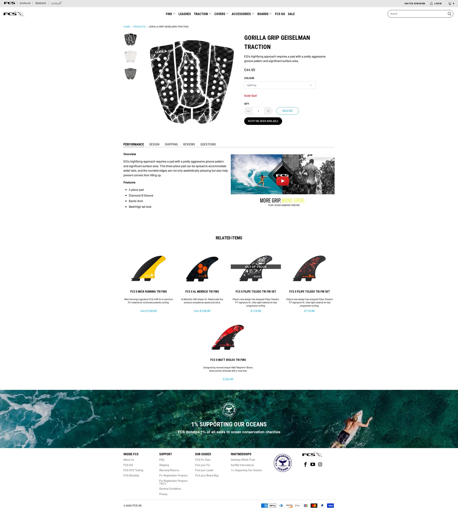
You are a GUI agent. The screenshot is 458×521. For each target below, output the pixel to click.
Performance (133, 144)
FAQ (161, 459)
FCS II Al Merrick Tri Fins (202, 268)
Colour (249, 78)
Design (154, 144)
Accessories (242, 14)
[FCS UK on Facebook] (305, 464)
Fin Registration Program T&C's (173, 482)
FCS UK (137, 505)
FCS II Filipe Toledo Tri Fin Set (309, 268)
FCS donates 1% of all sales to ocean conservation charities (229, 431)
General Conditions (170, 488)
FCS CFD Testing (133, 470)
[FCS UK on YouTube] (313, 464)
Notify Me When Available (263, 121)
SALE (291, 14)
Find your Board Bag (206, 475)
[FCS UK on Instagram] (320, 464)
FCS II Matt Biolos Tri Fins (228, 336)
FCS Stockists (131, 475)
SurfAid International (242, 465)
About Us (128, 459)
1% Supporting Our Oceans (246, 470)
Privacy (163, 494)
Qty (246, 103)
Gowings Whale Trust (243, 459)
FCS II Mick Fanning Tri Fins (148, 268)
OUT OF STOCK (256, 267)
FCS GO (280, 14)
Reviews (189, 144)
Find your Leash (204, 470)
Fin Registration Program (173, 475)
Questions (208, 144)
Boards (263, 14)
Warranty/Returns (169, 470)
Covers (220, 14)
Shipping (171, 144)
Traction (201, 14)
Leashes (185, 14)
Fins (169, 14)
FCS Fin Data (202, 459)
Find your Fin (202, 465)
